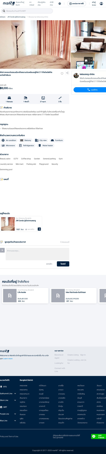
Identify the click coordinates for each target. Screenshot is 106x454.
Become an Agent (59, 356)
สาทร (99, 402)
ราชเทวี (80, 406)
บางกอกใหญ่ (44, 402)
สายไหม (100, 406)
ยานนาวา (80, 402)
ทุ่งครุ (41, 390)
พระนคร (80, 390)
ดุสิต (21, 418)
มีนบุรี (79, 398)
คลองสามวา (24, 394)
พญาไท (61, 423)
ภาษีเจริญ (81, 394)
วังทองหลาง (82, 423)
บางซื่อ (61, 385)
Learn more (7, 359)
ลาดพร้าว (81, 418)
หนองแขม (101, 410)
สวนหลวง (101, 390)
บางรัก (60, 402)
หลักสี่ (99, 418)
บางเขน (42, 414)
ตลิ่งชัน (22, 423)
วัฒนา (99, 385)
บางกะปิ (42, 406)
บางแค (41, 423)
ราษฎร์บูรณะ (82, 410)
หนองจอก (101, 414)
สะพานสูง (100, 394)
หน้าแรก (3, 17)
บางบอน (61, 394)
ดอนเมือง (23, 410)
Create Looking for (73, 361)
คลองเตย (23, 385)
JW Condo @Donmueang (16, 17)
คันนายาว (23, 398)
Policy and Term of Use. (9, 436)
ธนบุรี (41, 394)
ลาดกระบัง (81, 414)
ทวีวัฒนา (42, 385)
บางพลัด (61, 398)
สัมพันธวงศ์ (101, 398)
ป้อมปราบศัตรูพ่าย (65, 418)
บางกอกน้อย (44, 398)
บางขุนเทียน (43, 410)
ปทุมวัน (61, 410)
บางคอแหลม (44, 418)
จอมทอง (23, 406)
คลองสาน (24, 390)
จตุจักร (22, 402)
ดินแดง (22, 414)
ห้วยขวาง (100, 423)
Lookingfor (59, 363)
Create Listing (73, 355)
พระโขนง (80, 385)
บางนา (60, 390)
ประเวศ (61, 414)
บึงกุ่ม (60, 406)
